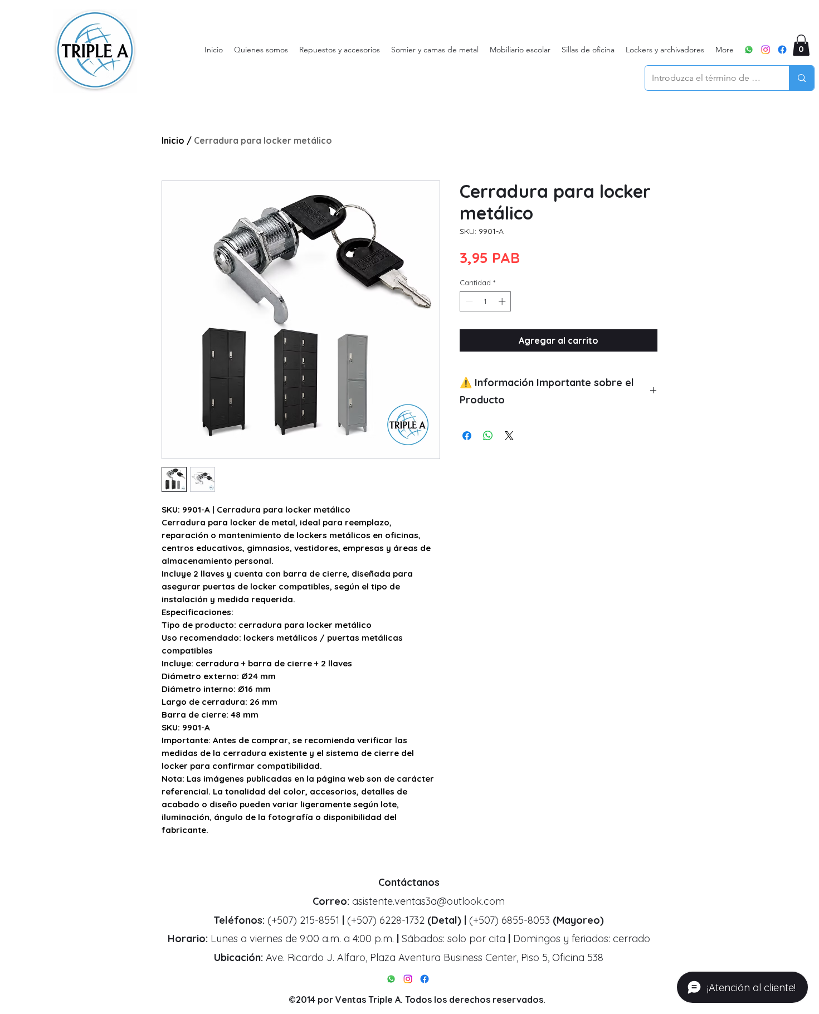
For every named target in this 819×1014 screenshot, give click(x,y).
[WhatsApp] (748, 49)
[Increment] (503, 301)
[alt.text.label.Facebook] (782, 49)
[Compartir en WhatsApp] (488, 435)
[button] (801, 45)
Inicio (173, 140)
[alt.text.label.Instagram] (765, 49)
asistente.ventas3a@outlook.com (428, 901)
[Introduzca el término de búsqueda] (801, 78)
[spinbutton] (485, 301)
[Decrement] (468, 301)
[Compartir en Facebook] (467, 435)
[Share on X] (509, 435)
